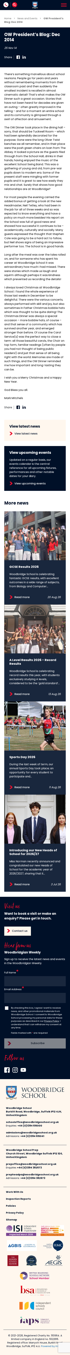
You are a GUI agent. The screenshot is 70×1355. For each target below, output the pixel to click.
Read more (22, 597)
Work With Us (14, 1192)
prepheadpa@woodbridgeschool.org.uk (32, 1175)
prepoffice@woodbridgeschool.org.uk (31, 1164)
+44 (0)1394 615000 (30, 1126)
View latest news (26, 433)
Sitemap (11, 1220)
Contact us (20, 931)
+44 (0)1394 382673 (29, 1168)
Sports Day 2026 (22, 757)
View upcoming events (30, 483)
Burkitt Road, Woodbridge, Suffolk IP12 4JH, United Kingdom (34, 1114)
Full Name (10, 973)
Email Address (13, 989)
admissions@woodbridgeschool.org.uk (31, 1133)
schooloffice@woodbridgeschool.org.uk (32, 1122)
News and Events (27, 18)
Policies (11, 1206)
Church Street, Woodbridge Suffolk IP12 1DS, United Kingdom (34, 1156)
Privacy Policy (51, 1021)
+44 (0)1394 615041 (32, 1136)
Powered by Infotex (52, 1346)
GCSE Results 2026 (24, 567)
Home (7, 18)
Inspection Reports (18, 1199)
